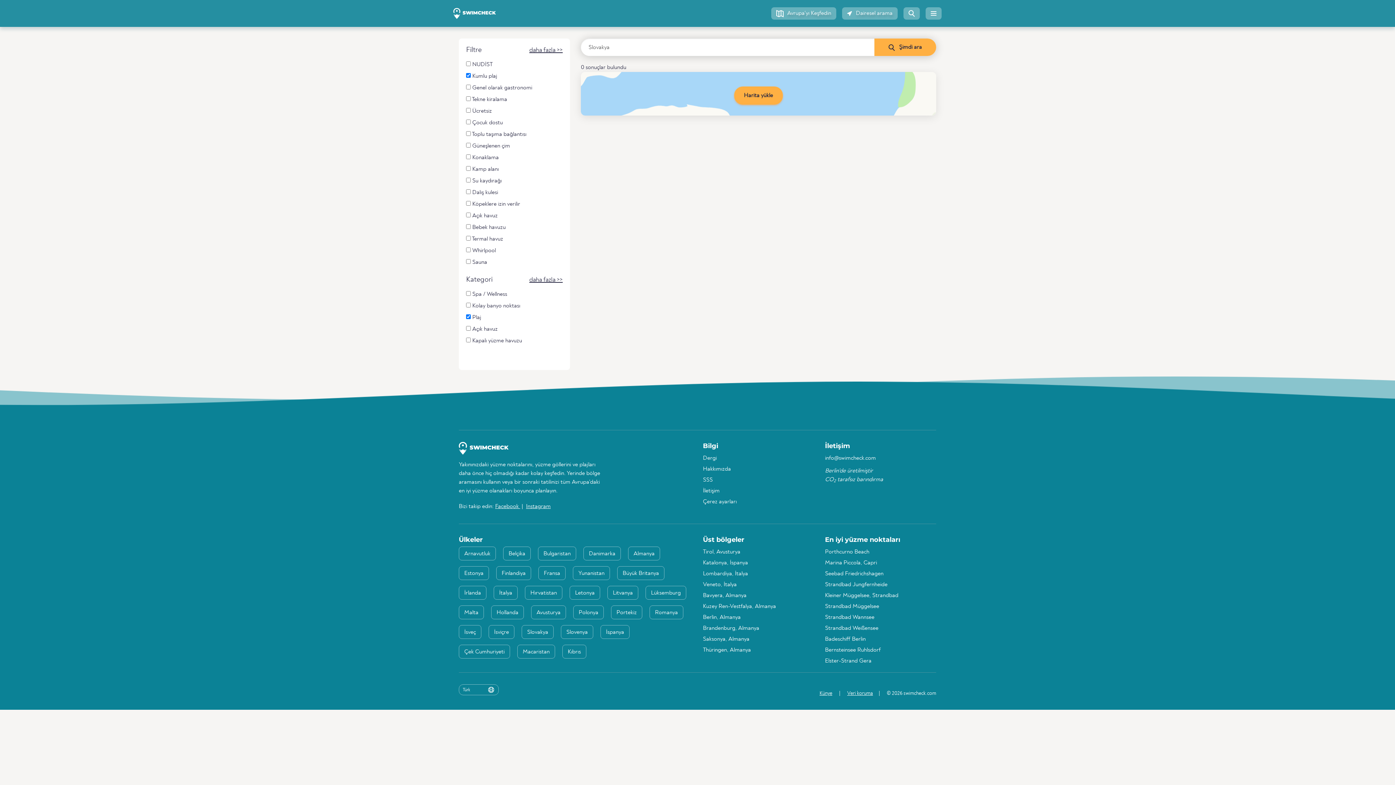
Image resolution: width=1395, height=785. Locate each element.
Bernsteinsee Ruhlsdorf (853, 650)
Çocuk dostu (487, 123)
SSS (708, 480)
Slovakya (537, 632)
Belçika (517, 554)
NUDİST (482, 65)
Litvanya (623, 593)
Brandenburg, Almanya (731, 628)
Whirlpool (483, 251)
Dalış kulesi (484, 193)
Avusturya (549, 613)
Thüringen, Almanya (727, 650)
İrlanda (472, 593)
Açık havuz (484, 216)
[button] (803, 13)
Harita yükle (758, 95)
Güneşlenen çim (490, 146)
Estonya (474, 573)
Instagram (538, 507)
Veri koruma (860, 693)
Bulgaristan (557, 554)
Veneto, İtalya (720, 585)
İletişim (711, 491)
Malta (471, 613)
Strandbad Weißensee (851, 628)
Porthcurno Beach (847, 552)
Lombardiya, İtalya (725, 574)
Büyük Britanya (641, 573)
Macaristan (536, 652)
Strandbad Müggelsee (852, 606)
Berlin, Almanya (722, 617)
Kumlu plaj (484, 76)
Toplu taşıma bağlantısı (498, 134)
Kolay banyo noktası (495, 306)
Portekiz (626, 613)
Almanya (644, 554)
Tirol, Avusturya (721, 552)
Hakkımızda (717, 469)
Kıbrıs (574, 652)
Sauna (479, 262)
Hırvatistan (543, 593)
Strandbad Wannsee (849, 617)
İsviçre (501, 632)
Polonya (588, 613)
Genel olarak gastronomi (501, 88)
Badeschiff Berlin (845, 639)
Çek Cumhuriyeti (484, 652)
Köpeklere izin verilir (495, 204)
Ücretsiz (481, 111)
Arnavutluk (477, 554)
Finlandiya (514, 573)
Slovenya (577, 632)
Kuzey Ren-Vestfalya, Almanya (739, 606)
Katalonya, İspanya (725, 563)
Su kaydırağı (486, 181)
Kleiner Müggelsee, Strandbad (861, 596)
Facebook (507, 507)
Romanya (666, 613)
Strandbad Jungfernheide (856, 585)
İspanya (615, 632)
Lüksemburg (666, 593)
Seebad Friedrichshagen (854, 574)
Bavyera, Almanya (725, 596)
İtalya (505, 593)
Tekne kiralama (489, 99)
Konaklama (485, 158)
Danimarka (602, 554)
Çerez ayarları (720, 502)
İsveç (470, 632)
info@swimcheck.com (850, 458)
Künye (826, 693)
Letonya (585, 593)
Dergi (710, 458)
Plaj (476, 318)
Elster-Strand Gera (848, 661)
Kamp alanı (485, 169)
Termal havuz (487, 239)
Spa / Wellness (489, 294)
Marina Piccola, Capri (851, 563)
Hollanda (507, 613)
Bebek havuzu (488, 227)
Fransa (552, 573)
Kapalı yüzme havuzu (496, 341)
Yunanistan (591, 573)
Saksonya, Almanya (726, 639)
